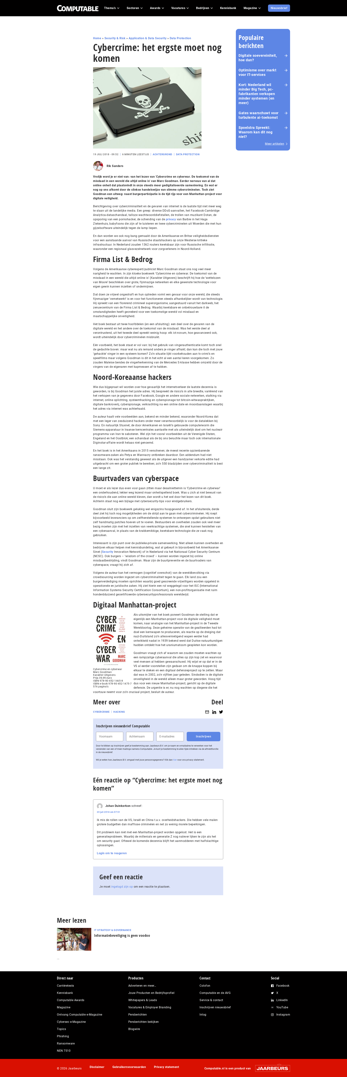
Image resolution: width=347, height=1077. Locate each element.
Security (107, 551)
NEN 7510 (63, 1050)
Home (97, 38)
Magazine (63, 1007)
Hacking (119, 711)
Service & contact (211, 1000)
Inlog (203, 1014)
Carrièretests (65, 985)
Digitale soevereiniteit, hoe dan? (258, 57)
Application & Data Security (148, 38)
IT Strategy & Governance (112, 930)
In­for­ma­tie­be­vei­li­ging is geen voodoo (122, 935)
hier (175, 760)
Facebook (283, 985)
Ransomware (66, 1043)
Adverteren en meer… (142, 985)
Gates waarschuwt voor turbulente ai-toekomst (259, 115)
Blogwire (134, 1029)
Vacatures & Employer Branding (149, 1007)
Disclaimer (97, 1067)
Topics (61, 1029)
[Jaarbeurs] (271, 1068)
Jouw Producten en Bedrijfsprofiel (151, 993)
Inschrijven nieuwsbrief (215, 1007)
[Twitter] (221, 712)
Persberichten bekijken (143, 1022)
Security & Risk (115, 38)
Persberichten (137, 1014)
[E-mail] (207, 712)
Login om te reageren (112, 853)
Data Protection (180, 38)
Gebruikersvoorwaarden (129, 1067)
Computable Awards (70, 1000)
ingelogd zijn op (122, 886)
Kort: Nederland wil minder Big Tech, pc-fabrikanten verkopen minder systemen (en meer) (257, 94)
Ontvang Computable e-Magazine (79, 1014)
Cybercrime (101, 711)
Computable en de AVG (215, 993)
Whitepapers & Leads (142, 1000)
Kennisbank (65, 993)
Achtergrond (162, 154)
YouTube (282, 1007)
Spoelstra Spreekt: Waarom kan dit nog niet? (255, 132)
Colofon (205, 985)
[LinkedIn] (214, 712)
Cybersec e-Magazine (71, 1022)
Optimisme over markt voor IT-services (257, 72)
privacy (171, 219)
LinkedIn (282, 1000)
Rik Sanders (115, 166)
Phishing (63, 1036)
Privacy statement (166, 1067)
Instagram (283, 1014)
